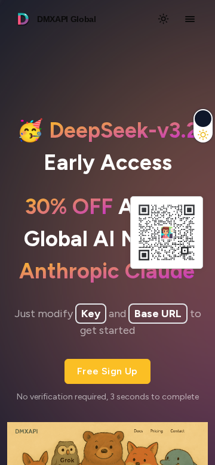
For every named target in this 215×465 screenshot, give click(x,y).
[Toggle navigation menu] (190, 19)
